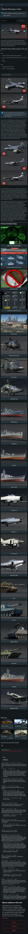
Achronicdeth (4, 834)
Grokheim (5, 770)
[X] (2, 745)
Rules (4, 757)
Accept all (14, 926)
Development (22, 20)
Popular (5, 759)
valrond (4, 850)
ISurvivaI (3, 830)
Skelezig (3, 879)
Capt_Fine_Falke (5, 763)
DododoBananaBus (7, 842)
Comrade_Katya (6, 778)
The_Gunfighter (5, 861)
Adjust (14, 930)
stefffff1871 (4, 786)
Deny (14, 922)
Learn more (5, 918)
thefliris (3, 808)
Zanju (3, 855)
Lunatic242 (5, 886)
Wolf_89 (3, 819)
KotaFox (3, 803)
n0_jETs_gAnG (6, 798)
